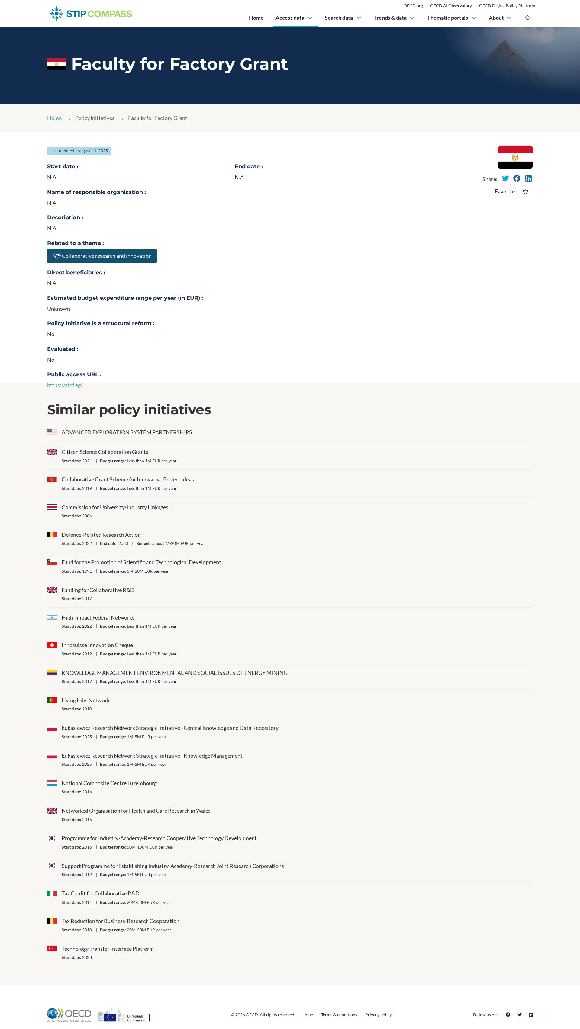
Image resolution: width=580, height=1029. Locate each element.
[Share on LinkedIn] (528, 178)
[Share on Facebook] (516, 178)
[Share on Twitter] (505, 178)
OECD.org (413, 6)
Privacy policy (378, 1014)
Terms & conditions (339, 1014)
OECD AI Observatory (451, 6)
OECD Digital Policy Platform (507, 6)
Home (54, 118)
